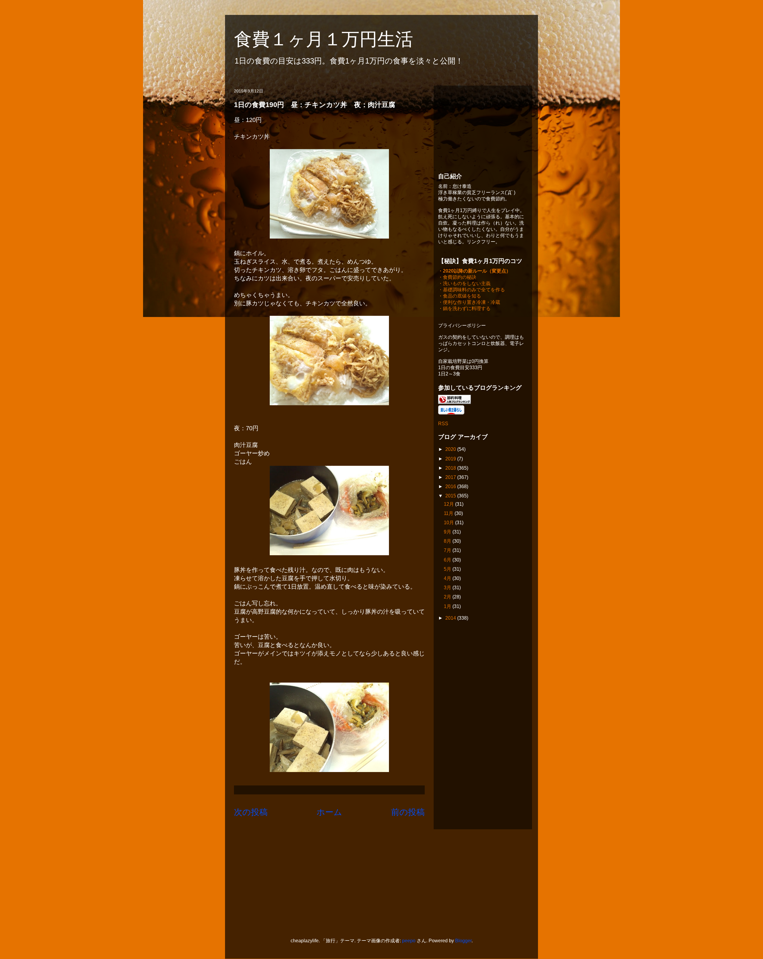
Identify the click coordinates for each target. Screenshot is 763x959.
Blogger (463, 940)
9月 (448, 531)
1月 (448, 606)
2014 (451, 618)
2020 (451, 449)
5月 (448, 569)
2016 (451, 486)
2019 (451, 458)
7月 (448, 550)
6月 (448, 559)
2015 (451, 495)
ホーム (329, 812)
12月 (449, 504)
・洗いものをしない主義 (464, 283)
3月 (448, 587)
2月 (448, 596)
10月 (449, 522)
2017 (451, 477)
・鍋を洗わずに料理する (464, 308)
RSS (443, 423)
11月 (449, 513)
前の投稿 (408, 812)
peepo (408, 940)
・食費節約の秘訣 (457, 277)
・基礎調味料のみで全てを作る (471, 289)
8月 (448, 541)
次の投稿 (251, 812)
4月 (448, 578)
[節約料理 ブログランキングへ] (454, 402)
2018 (451, 468)
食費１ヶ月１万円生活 (332, 39)
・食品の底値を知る (459, 295)
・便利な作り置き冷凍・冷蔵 (469, 302)
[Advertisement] (483, 127)
